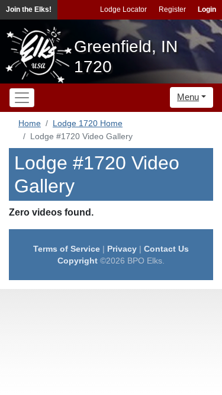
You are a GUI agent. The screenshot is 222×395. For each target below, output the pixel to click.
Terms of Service (66, 248)
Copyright (77, 260)
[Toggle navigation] (21, 97)
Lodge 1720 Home (88, 123)
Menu (188, 97)
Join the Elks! (29, 9)
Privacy (122, 248)
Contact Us (166, 248)
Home (29, 123)
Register (172, 9)
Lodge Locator (123, 9)
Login (207, 9)
